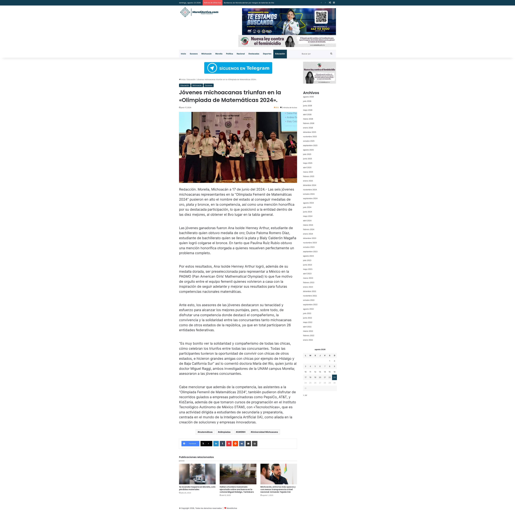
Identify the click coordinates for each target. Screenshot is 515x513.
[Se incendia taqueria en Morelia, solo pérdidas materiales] (197, 474)
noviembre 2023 (310, 243)
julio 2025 (307, 154)
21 (325, 377)
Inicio (183, 54)
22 (330, 377)
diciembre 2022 (309, 291)
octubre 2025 (308, 141)
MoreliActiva (232, 508)
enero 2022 (308, 340)
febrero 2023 (308, 282)
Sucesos (194, 54)
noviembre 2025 (310, 136)
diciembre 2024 (309, 185)
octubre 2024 (308, 194)
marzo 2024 (308, 225)
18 (310, 377)
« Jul (305, 395)
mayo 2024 (307, 216)
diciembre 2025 (309, 132)
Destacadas (254, 54)
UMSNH (241, 432)
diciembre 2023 (309, 238)
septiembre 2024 (310, 198)
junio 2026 (307, 106)
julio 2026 (307, 101)
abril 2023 (307, 274)
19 (315, 377)
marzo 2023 (308, 278)
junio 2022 (307, 318)
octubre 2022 (308, 300)
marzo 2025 (308, 172)
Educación (280, 54)
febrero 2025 (308, 176)
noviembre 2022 (310, 296)
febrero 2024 (308, 229)
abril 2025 (307, 167)
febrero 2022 (308, 335)
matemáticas (206, 432)
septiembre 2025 (310, 145)
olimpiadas (225, 432)
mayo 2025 (307, 163)
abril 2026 (307, 114)
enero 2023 (308, 287)
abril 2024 (307, 220)
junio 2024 (307, 212)
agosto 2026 (308, 97)
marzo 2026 (308, 119)
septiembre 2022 (310, 304)
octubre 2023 (308, 247)
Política (229, 54)
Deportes (267, 54)
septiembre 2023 (310, 251)
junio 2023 (307, 265)
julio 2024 (307, 207)
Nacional (241, 54)
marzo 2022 (308, 331)
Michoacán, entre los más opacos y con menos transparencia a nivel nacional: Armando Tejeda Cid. (277, 489)
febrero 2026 (308, 123)
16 (334, 372)
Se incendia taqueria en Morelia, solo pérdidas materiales (197, 488)
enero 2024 (308, 234)
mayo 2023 (307, 269)
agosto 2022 (308, 309)
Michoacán (206, 54)
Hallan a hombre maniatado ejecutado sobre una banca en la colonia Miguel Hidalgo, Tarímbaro (237, 489)
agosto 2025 (308, 150)
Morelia (218, 54)
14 (325, 372)
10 (305, 372)
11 (310, 372)
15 (330, 372)
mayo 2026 (307, 110)
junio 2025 (307, 159)
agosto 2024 (308, 203)
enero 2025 (308, 181)
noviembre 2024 (310, 190)
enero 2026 (308, 128)
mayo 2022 (307, 322)
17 (305, 377)
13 (320, 372)
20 (320, 377)
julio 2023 (307, 260)
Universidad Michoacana (265, 432)
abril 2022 (307, 327)
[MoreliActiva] (199, 12)
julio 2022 (307, 313)
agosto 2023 (308, 256)
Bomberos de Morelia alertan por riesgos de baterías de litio (249, 3)
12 (315, 372)
